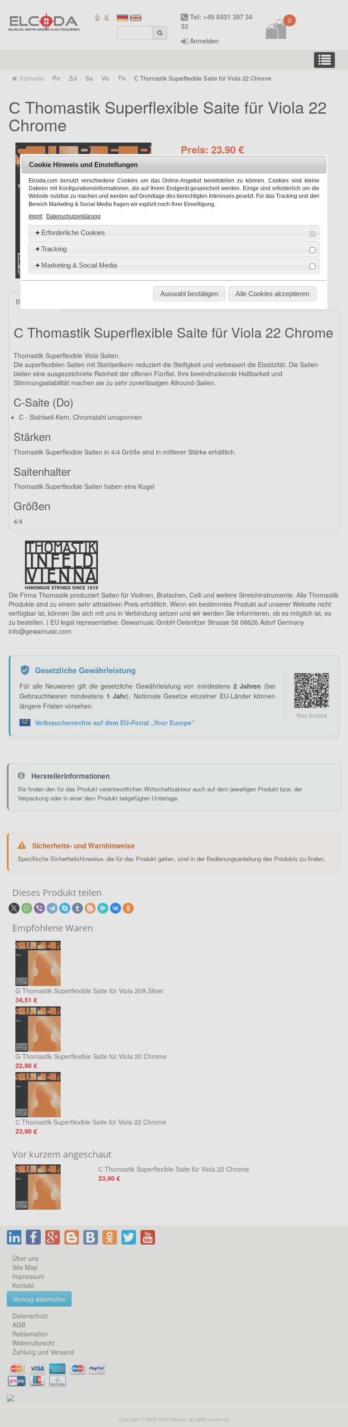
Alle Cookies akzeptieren (272, 293)
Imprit (35, 216)
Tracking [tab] (54, 249)
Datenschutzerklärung (73, 216)
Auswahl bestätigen (189, 293)
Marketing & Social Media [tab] (79, 265)
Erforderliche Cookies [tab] (73, 232)
